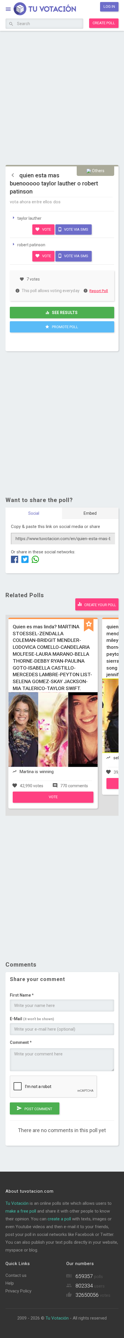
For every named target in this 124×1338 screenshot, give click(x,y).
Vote (46, 229)
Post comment (38, 1109)
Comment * (21, 1042)
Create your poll (99, 605)
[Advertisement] (62, 97)
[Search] (11, 24)
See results (64, 312)
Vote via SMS (75, 229)
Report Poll (98, 291)
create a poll (59, 1219)
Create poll (104, 23)
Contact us (16, 1275)
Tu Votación (17, 1203)
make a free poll (20, 1211)
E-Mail (32, 1018)
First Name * (22, 995)
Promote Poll (64, 327)
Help (9, 1283)
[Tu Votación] (41, 9)
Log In (109, 6)
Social (33, 513)
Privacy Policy (18, 1291)
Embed (90, 513)
